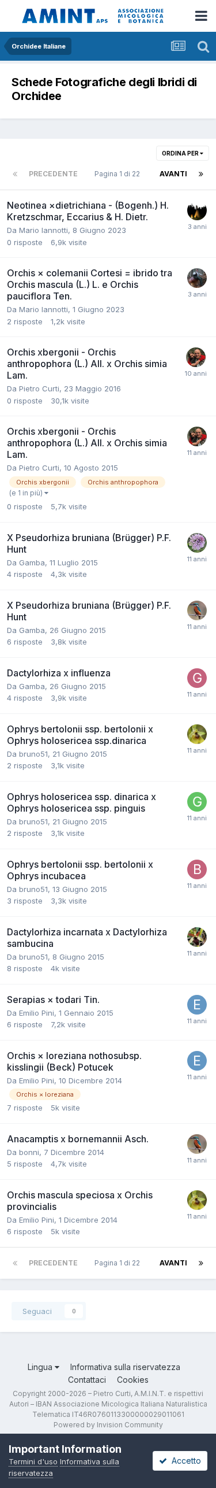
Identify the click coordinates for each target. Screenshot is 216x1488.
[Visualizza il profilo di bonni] (197, 610)
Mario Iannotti (43, 230)
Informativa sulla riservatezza (125, 1367)
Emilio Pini (36, 1012)
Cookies (133, 1380)
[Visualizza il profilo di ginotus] (197, 734)
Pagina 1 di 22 (118, 173)
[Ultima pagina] (201, 174)
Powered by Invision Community (108, 1424)
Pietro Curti (39, 388)
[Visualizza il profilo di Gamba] (197, 678)
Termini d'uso (33, 1461)
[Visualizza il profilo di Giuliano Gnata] (197, 802)
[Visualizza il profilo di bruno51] (197, 869)
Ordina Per (181, 153)
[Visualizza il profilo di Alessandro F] (197, 278)
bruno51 (33, 753)
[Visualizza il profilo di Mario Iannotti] (197, 210)
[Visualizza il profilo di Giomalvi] (197, 543)
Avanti (173, 173)
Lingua (41, 1367)
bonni (29, 1152)
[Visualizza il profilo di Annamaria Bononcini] (197, 937)
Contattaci (87, 1380)
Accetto (184, 1460)
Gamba (32, 562)
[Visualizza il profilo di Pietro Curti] (196, 357)
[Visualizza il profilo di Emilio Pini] (197, 1005)
